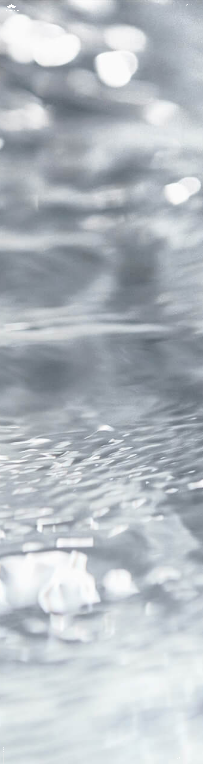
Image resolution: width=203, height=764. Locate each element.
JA (187, 5)
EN (190, 5)
